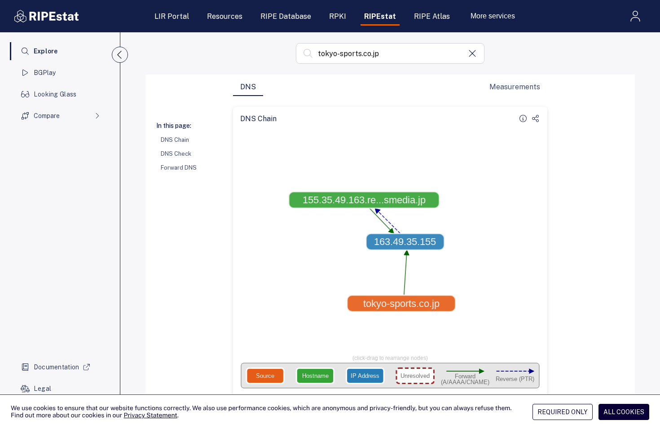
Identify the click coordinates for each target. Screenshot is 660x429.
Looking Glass (55, 94)
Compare (47, 115)
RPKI (337, 16)
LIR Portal (171, 16)
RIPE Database (285, 16)
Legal (42, 388)
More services (493, 16)
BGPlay (45, 72)
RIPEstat (380, 16)
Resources (224, 16)
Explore (46, 51)
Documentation (56, 367)
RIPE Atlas (432, 16)
